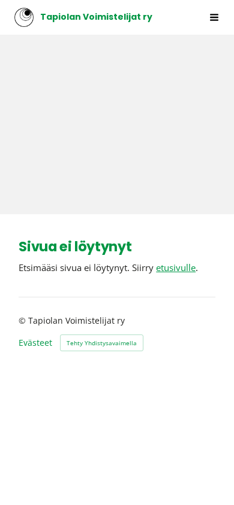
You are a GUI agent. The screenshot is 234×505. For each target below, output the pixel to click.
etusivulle (176, 267)
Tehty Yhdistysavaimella (102, 343)
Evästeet (35, 343)
